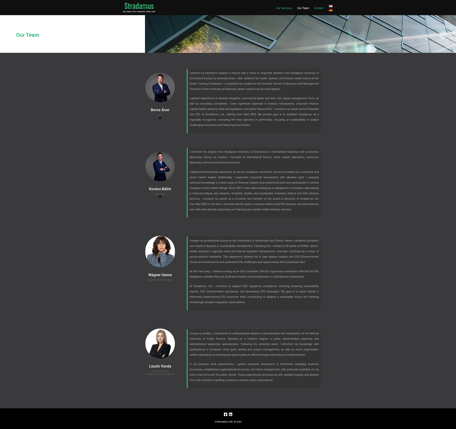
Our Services (284, 8)
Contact (319, 8)
